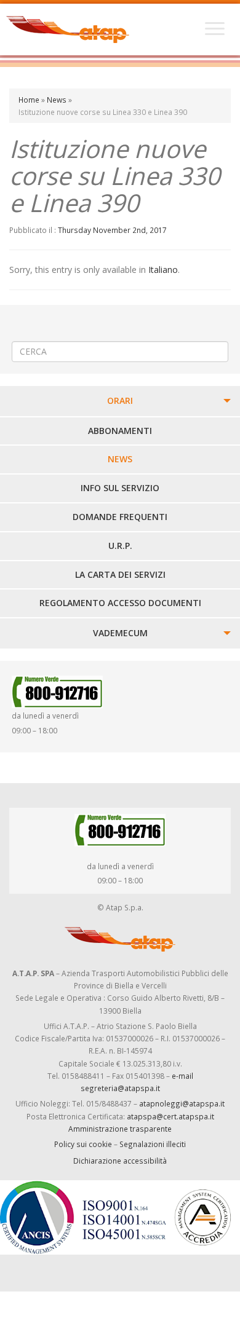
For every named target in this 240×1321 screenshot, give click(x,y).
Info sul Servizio (120, 488)
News (56, 99)
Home (28, 99)
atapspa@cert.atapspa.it (170, 1116)
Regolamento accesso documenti (120, 603)
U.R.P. (120, 545)
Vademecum (120, 633)
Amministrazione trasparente (120, 1129)
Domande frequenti (120, 516)
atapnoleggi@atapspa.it (182, 1103)
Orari (120, 400)
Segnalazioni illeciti (152, 1144)
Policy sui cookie (83, 1144)
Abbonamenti (120, 430)
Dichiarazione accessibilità (120, 1160)
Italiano (163, 269)
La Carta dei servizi (120, 574)
